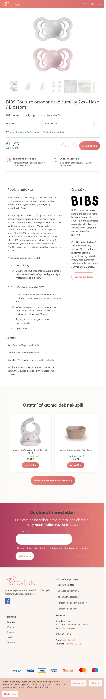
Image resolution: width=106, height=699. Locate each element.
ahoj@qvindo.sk (71, 640)
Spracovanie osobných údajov (72, 602)
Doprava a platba (66, 584)
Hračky (10, 637)
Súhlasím (95, 683)
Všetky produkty (84, 276)
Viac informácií (41, 687)
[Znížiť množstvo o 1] (63, 145)
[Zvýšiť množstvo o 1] (74, 145)
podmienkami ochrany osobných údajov (68, 548)
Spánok (10, 632)
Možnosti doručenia (56, 132)
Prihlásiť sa (25, 556)
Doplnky (11, 642)
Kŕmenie (11, 627)
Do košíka (91, 145)
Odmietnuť (79, 683)
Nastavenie (10, 694)
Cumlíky (11, 622)
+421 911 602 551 (72, 643)
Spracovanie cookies (67, 608)
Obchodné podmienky (68, 590)
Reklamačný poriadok (68, 596)
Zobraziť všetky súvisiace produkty (53, 480)
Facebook (7, 601)
